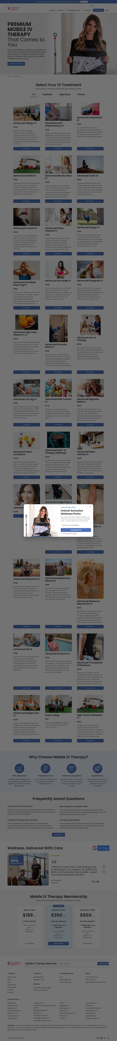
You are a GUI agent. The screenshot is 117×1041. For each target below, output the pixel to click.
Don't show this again (70, 533)
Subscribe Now (75, 530)
